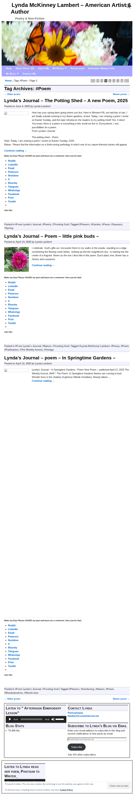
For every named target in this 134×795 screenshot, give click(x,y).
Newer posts (121, 94)
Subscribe (76, 747)
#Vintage (49, 349)
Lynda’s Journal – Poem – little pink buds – (51, 236)
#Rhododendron (13, 692)
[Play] (10, 719)
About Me (43, 68)
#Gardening (87, 689)
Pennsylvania (75, 712)
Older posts (12, 94)
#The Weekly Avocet (31, 349)
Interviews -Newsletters (101, 68)
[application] (36, 719)
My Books (58, 68)
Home (9, 68)
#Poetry (46, 224)
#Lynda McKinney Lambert (94, 346)
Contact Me (29, 73)
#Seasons (116, 224)
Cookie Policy (66, 789)
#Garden (96, 224)
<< (93, 81)
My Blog (11, 73)
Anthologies (77, 68)
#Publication (11, 349)
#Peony (115, 346)
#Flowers (84, 224)
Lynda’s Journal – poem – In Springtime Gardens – (60, 357)
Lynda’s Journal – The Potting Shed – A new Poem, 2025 (66, 100)
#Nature (46, 346)
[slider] (60, 719)
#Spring (8, 228)
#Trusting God (60, 224)
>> (126, 81)
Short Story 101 (25, 68)
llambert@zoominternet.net (83, 715)
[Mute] (53, 719)
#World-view (31, 692)
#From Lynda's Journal (28, 224)
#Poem (106, 224)
